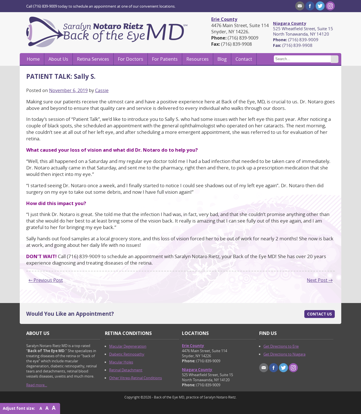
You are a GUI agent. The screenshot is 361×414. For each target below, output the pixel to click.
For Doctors (130, 59)
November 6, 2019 (68, 90)
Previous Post (45, 280)
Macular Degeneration (127, 346)
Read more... (36, 384)
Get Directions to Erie (281, 346)
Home (33, 59)
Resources (197, 59)
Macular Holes (121, 362)
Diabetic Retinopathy (126, 354)
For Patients (165, 59)
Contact (243, 59)
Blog (222, 59)
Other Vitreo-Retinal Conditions (135, 377)
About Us (58, 59)
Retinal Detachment (125, 369)
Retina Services (93, 59)
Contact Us (319, 314)
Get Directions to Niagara (284, 354)
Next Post (320, 280)
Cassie (102, 90)
